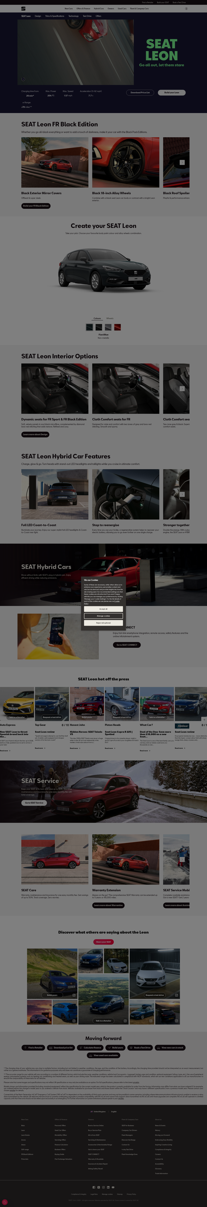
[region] (103, 603)
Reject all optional (103, 623)
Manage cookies (103, 616)
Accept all (103, 609)
